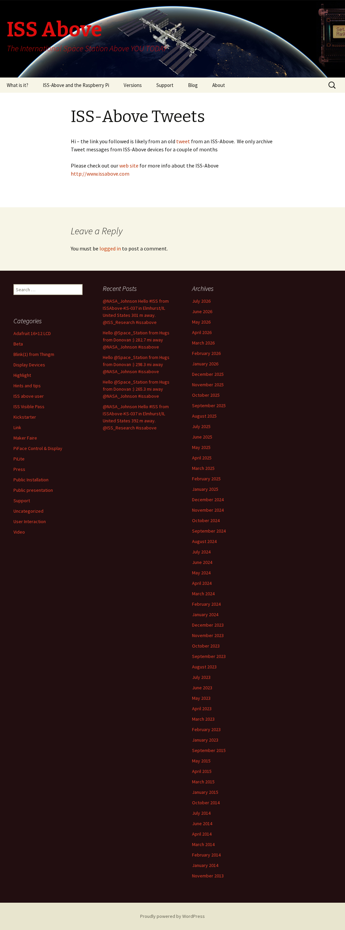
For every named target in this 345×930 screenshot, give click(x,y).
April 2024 (202, 583)
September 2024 (209, 531)
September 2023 (209, 656)
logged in (110, 248)
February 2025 (206, 479)
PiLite (19, 459)
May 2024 (201, 573)
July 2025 (201, 426)
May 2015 (201, 761)
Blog (193, 85)
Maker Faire (25, 438)
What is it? (17, 85)
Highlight (22, 375)
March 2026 (203, 343)
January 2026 (205, 364)
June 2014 (202, 823)
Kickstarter (24, 417)
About (218, 85)
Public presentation (33, 490)
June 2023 (202, 688)
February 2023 (206, 729)
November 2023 (208, 635)
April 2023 (202, 709)
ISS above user (28, 396)
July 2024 (201, 552)
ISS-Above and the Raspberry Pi (76, 85)
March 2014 (203, 844)
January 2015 (205, 792)
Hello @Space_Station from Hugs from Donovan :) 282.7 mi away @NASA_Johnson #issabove (136, 340)
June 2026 (202, 311)
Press (19, 469)
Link (17, 427)
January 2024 (205, 614)
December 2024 (208, 500)
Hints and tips (27, 386)
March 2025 (203, 468)
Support (165, 85)
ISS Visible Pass (28, 406)
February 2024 (206, 604)
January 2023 (205, 740)
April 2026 (202, 332)
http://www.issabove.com (100, 173)
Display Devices (29, 365)
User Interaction (29, 521)
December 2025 (208, 374)
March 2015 (203, 782)
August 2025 (204, 416)
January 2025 (205, 489)
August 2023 (204, 667)
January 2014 (205, 865)
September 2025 (209, 405)
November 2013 (208, 876)
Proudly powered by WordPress (172, 916)
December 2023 (208, 625)
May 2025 (201, 447)
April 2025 (202, 458)
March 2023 (203, 719)
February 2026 (206, 353)
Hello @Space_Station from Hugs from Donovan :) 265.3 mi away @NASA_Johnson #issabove (136, 389)
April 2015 (202, 771)
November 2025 (208, 385)
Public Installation (31, 480)
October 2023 (206, 646)
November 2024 (208, 510)
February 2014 (206, 855)
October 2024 (206, 520)
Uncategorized (28, 511)
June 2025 (202, 437)
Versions (133, 85)
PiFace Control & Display (37, 448)
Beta (18, 344)
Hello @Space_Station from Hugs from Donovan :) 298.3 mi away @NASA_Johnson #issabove (136, 364)
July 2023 (201, 677)
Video (19, 532)
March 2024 (203, 594)
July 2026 (201, 301)
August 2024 (204, 541)
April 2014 (202, 834)
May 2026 (201, 322)
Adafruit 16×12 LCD (32, 333)
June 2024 (202, 562)
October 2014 (206, 803)
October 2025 (206, 395)
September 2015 (209, 750)
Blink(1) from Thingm (33, 354)
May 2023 (201, 698)
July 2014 (201, 813)
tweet (182, 141)
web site (129, 165)
